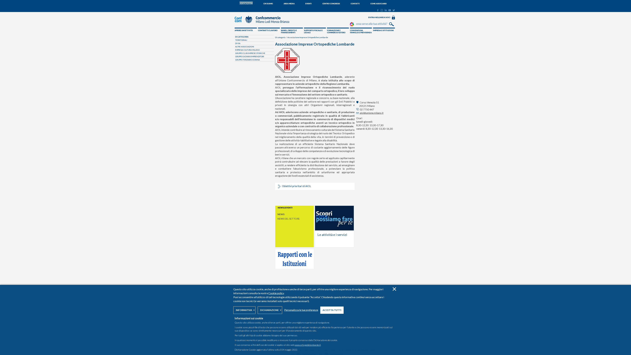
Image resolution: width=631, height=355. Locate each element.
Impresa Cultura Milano (247, 50)
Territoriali (241, 40)
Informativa (244, 310)
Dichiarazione (269, 310)
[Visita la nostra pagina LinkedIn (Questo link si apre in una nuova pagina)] (386, 10)
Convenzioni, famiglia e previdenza (361, 31)
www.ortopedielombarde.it (308, 344)
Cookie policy (276, 293)
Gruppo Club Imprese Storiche (250, 53)
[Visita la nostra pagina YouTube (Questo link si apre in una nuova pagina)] (389, 10)
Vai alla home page (334, 226)
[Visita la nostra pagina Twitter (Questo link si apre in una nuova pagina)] (394, 10)
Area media (289, 3)
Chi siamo (268, 3)
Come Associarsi (378, 3)
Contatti (355, 3)
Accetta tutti (332, 310)
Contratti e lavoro (268, 30)
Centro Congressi (331, 3)
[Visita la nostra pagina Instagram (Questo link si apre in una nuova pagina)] (382, 10)
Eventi (308, 3)
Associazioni (246, 3)
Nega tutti (394, 289)
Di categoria (280, 37)
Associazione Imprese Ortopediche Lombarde (307, 37)
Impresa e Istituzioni (383, 30)
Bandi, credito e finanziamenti (289, 31)
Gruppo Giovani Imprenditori (249, 56)
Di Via (237, 43)
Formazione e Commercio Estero (336, 31)
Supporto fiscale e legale (313, 31)
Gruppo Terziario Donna (247, 60)
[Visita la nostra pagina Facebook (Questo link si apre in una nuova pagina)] (377, 10)
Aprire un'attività (244, 30)
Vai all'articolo (294, 259)
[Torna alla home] (263, 24)
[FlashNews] (294, 208)
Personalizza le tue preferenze (301, 309)
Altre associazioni (244, 47)
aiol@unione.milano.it (372, 112)
